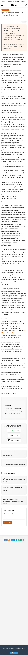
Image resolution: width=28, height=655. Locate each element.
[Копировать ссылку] (22, 540)
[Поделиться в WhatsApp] (19, 540)
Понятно (14, 652)
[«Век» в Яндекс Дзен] (14, 435)
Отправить (7, 522)
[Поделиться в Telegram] (15, 540)
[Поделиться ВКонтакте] (5, 540)
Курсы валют (11, 1)
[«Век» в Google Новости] (14, 431)
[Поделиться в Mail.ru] (12, 540)
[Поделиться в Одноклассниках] (8, 540)
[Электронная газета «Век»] (14, 5)
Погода (17, 1)
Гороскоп (23, 1)
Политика (5, 9)
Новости (4, 1)
